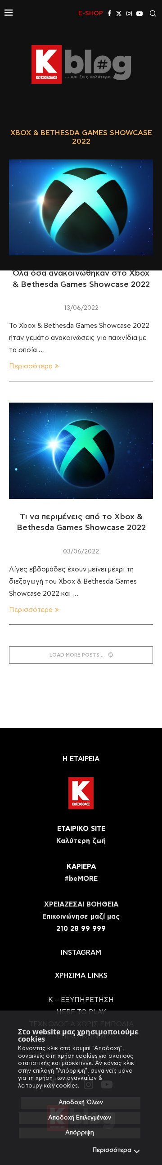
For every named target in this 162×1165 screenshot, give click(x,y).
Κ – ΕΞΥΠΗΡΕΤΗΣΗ (81, 1000)
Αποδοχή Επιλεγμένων (79, 1118)
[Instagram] (129, 13)
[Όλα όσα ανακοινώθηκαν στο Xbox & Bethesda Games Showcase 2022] (81, 207)
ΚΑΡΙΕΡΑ (81, 866)
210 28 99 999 (81, 928)
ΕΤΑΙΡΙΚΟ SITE (81, 828)
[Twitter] (119, 13)
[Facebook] (109, 13)
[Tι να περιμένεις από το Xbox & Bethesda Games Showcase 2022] (81, 451)
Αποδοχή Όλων (80, 1103)
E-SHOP (90, 13)
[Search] (153, 13)
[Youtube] (139, 13)
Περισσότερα (112, 1150)
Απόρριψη (79, 1133)
